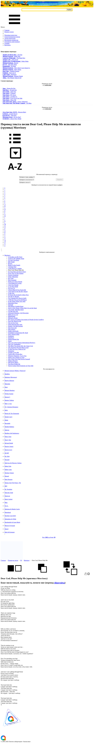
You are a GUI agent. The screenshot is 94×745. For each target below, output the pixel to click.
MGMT (6, 453)
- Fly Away (9, 95)
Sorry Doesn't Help (13, 334)
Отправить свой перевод (12, 41)
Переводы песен (13, 560)
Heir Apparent (12, 280)
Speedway (11, 337)
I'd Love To (11, 288)
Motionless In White (10, 519)
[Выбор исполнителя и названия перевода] (15, 144)
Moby (6, 410)
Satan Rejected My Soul (15, 324)
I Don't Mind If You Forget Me (17, 290)
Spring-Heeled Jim (13, 339)
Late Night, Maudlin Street (16, 309)
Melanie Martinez (9, 390)
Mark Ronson (8, 479)
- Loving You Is (10, 114)
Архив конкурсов (9, 38)
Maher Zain (7, 466)
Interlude (10, 305)
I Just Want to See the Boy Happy (18, 291)
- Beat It (10, 63)
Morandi (6, 459)
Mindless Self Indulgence (11, 433)
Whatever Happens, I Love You (17, 356)
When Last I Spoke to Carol (16, 357)
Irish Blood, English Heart (15, 306)
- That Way (10, 115)
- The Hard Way (14, 58)
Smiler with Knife (13, 331)
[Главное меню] (14, 25)
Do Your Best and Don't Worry (17, 272)
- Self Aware (10, 59)
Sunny (10, 341)
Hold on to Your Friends (15, 281)
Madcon (6, 430)
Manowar (7, 496)
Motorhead (7, 512)
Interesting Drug (13, 303)
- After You (9, 91)
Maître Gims (8, 469)
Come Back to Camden (15, 268)
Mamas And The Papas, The (12, 483)
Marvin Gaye (8, 450)
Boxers (10, 263)
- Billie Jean (11, 56)
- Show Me (9, 100)
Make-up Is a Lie (13, 314)
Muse (6, 387)
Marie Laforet (8, 499)
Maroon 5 (7, 397)
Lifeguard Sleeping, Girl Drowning (18, 313)
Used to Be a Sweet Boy (15, 354)
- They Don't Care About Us (16, 68)
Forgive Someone (13, 275)
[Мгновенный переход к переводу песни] (15, 158)
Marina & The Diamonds (11, 413)
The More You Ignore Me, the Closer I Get (20, 346)
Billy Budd (11, 262)
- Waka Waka (15, 61)
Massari (6, 476)
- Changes (9, 93)
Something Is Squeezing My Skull (18, 333)
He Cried (10, 278)
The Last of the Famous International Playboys (21, 342)
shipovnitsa (59, 583)
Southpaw (11, 336)
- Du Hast (9, 66)
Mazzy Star (7, 440)
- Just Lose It (9, 73)
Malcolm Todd (8, 492)
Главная (6, 30)
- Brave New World (12, 119)
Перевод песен (9, 32)
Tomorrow (11, 351)
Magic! (6, 529)
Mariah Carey (8, 417)
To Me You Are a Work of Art (16, 349)
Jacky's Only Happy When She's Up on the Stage (22, 308)
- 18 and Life (10, 90)
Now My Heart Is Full (14, 321)
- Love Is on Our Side (12, 98)
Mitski (6, 420)
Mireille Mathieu (9, 426)
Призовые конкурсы (10, 35)
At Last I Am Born (13, 260)
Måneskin (7, 384)
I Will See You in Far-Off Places (17, 300)
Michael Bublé (8, 443)
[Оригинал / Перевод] (70, 574)
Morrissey (27, 560)
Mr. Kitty (7, 456)
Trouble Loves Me (13, 352)
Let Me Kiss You (13, 311)
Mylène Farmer (8, 394)
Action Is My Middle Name (16, 258)
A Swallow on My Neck (15, 257)
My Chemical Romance (11, 407)
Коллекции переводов (11, 40)
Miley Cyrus (8, 403)
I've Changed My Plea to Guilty (17, 298)
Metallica (7, 374)
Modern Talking (9, 400)
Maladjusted (11, 316)
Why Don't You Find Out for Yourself (19, 359)
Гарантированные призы (12, 37)
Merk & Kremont (9, 532)
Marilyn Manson (9, 380)
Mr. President (8, 489)
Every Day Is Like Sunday (16, 273)
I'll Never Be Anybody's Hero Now (18, 295)
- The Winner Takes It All (12, 78)
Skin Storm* (11, 329)
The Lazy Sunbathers (14, 344)
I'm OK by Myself (13, 296)
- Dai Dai (12, 54)
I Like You (11, 293)
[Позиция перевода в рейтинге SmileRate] (88, 574)
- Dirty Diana (12, 69)
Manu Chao (7, 436)
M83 (5, 486)
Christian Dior (12, 267)
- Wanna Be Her (9, 88)
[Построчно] (42, 574)
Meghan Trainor (9, 473)
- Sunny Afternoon (15, 101)
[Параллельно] (14, 574)
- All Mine (17, 103)
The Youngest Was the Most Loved (18, 347)
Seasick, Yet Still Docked (15, 326)
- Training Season (11, 71)
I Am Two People (13, 285)
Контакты (7, 45)
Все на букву (48, 537)
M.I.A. (6, 506)
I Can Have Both (13, 286)
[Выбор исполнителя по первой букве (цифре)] (15, 173)
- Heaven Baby (14, 112)
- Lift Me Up (10, 96)
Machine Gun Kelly (10, 516)
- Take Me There (10, 64)
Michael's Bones (13, 318)
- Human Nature (13, 76)
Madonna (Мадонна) (10, 377)
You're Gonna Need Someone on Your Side (20, 366)
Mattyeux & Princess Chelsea (12, 463)
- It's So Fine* (12, 117)
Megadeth (7, 423)
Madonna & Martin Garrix (12, 509)
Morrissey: (7, 255)
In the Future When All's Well (16, 301)
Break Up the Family (14, 265)
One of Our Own (13, 323)
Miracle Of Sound (9, 525)
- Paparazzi (9, 74)
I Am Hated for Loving (14, 283)
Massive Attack (8, 446)
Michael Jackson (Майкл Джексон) (15, 370)
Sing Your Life (12, 328)
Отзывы (6, 43)
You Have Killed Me (14, 364)
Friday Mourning (13, 276)
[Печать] (85, 574)
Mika (5, 502)
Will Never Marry (13, 362)
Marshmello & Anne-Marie (12, 522)
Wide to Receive (13, 361)
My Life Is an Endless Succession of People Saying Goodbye (26, 319)
